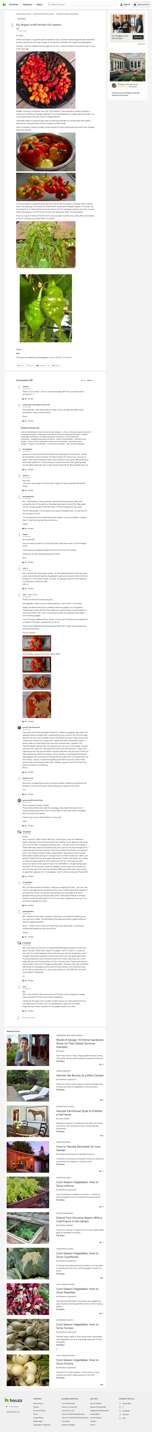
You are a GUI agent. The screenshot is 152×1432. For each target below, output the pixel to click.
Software (27, 4)
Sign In (92, 1425)
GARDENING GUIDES (64, 1249)
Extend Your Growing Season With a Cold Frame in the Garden (79, 1219)
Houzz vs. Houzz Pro (69, 1407)
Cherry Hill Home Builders (38, 441)
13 (103, 1242)
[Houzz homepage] (4, 4)
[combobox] (82, 4)
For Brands (66, 1421)
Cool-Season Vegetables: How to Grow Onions (77, 1361)
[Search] (49, 4)
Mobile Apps (37, 1421)
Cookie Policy (38, 1418)
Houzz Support (96, 1418)
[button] (87, 380)
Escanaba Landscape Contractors (52, 437)
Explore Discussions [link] (23, 14)
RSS (124, 1418)
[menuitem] (14, 4)
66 (103, 1064)
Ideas (39, 4)
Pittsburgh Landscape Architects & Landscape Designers (59, 434)
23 (103, 1313)
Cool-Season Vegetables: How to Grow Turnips (77, 1326)
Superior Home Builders (37, 444)
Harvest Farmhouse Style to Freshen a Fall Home (79, 1112)
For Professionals (68, 1403)
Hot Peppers (21, 19)
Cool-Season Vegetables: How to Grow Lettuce (77, 1183)
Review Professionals (98, 1407)
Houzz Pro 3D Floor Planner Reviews (75, 1418)
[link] (130, 87)
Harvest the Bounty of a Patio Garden (80, 1075)
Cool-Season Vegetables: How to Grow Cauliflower (77, 1255)
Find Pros (13, 4)
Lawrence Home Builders (58, 441)
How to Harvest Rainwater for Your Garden (78, 1148)
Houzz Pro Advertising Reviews (73, 1414)
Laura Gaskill (64, 1118)
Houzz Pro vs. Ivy (68, 1411)
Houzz (61, 1051)
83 (103, 1171)
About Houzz (38, 1403)
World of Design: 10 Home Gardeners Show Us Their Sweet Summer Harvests (80, 1043)
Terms (35, 1414)
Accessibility (95, 1414)
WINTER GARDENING (64, 1213)
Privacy (36, 1411)
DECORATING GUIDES (65, 1107)
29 (103, 1207)
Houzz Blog (126, 1403)
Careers (36, 1407)
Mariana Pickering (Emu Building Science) (77, 1154)
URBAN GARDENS (63, 1071)
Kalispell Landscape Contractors (43, 439)
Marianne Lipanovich (67, 1079)
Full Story (60, 1061)
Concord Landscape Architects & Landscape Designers (41, 432)
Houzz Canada (95, 1403)
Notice (42, 1411)
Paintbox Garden (66, 1225)
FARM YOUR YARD (63, 1178)
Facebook (126, 1411)
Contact (93, 1421)
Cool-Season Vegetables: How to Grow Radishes (77, 1290)
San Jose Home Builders (75, 444)
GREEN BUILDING (63, 1142)
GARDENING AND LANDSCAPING (69, 1035)
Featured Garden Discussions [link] (67, 14)
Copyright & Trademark (41, 1425)
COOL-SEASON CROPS (65, 1284)
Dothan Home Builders (64, 439)
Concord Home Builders (56, 444)
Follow (57, 366)
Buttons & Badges (68, 1425)
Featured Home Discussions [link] (43, 14)
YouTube (125, 1415)
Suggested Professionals (99, 1411)
